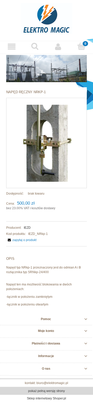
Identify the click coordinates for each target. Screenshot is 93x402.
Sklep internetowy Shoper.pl (46, 398)
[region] (46, 68)
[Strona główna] (46, 17)
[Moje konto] (58, 46)
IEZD (27, 227)
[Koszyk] (81, 46)
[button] (11, 46)
